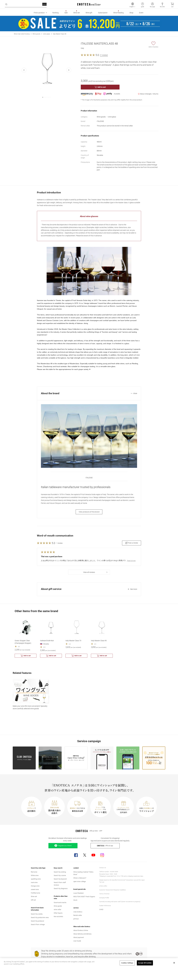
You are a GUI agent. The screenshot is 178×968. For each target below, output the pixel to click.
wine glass (46, 34)
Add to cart (101, 87)
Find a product (39, 13)
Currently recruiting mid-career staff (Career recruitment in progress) (119, 901)
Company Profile (104, 898)
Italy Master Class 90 (99, 641)
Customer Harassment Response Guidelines (112, 890)
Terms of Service (104, 894)
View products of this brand (89, 512)
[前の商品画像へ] (24, 70)
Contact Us (102, 867)
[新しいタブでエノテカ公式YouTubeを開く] (93, 855)
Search (44, 4)
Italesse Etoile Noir (47, 641)
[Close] (174, 962)
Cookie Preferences (105, 905)
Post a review (133, 543)
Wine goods (36, 34)
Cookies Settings (127, 963)
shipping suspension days (135, 876)
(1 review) (104, 55)
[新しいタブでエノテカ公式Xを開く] (85, 855)
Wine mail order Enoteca (22, 34)
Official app (109, 846)
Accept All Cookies (145, 963)
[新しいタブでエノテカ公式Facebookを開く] (76, 855)
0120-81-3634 (114, 871)
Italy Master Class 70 (73, 641)
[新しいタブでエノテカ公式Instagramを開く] (102, 855)
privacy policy (103, 886)
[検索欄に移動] (6, 4)
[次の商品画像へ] (68, 70)
